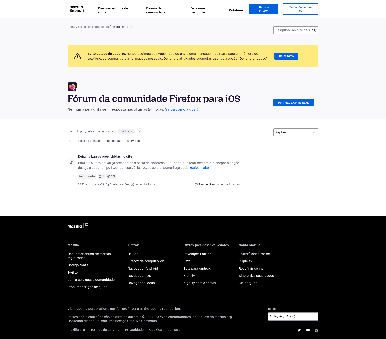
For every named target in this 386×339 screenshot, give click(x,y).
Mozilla (78, 226)
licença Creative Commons (136, 321)
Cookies (155, 330)
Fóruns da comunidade (155, 10)
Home (71, 27)
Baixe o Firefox (264, 9)
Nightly (189, 276)
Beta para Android (197, 268)
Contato (173, 330)
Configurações (119, 184)
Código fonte (78, 265)
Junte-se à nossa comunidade (91, 280)
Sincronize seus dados (256, 276)
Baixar (133, 254)
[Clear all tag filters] (139, 131)
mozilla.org (76, 330)
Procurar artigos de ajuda (113, 10)
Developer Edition (197, 254)
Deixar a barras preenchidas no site (105, 156)
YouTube (308, 330)
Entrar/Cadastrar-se (300, 9)
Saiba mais (286, 56)
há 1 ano (236, 184)
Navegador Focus (141, 283)
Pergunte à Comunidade (293, 102)
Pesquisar (314, 30)
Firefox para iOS (93, 184)
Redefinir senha (251, 268)
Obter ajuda (248, 283)
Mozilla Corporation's (92, 309)
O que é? (245, 261)
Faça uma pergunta (197, 10)
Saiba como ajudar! (181, 109)
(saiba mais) (199, 168)
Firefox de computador (146, 261)
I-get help (126, 131)
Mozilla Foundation (165, 309)
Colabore (236, 10)
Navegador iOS (139, 276)
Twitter (73, 272)
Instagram (316, 330)
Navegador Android (143, 268)
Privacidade (134, 330)
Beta (186, 261)
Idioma (272, 309)
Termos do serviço (105, 330)
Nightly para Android (199, 283)
